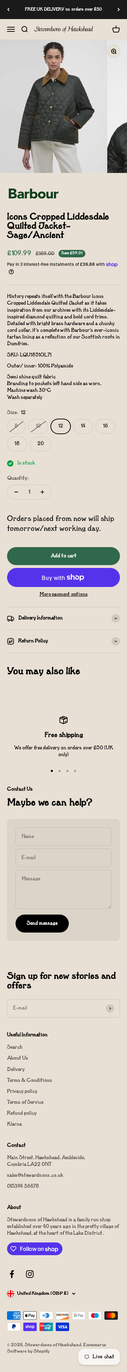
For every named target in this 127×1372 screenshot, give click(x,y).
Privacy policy (22, 1091)
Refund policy (22, 1113)
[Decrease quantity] (16, 492)
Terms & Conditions (29, 1080)
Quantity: (18, 478)
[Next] (118, 10)
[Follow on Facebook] (12, 1274)
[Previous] (8, 10)
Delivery (16, 1069)
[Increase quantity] (42, 492)
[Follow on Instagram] (30, 1274)
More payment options (64, 594)
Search (15, 1047)
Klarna (14, 1124)
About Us (17, 1058)
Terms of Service (25, 1102)
